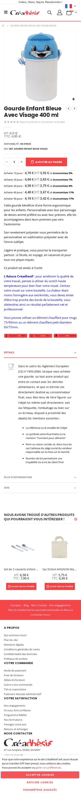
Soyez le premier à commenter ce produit (42, 122)
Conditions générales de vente (22, 649)
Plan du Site (15, 610)
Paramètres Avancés (40, 789)
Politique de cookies (16, 658)
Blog (26, 605)
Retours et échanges (16, 729)
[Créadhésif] (25, 12)
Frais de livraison (14, 675)
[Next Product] (74, 108)
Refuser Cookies (40, 782)
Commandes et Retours (59, 610)
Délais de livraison (14, 680)
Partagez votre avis (15, 724)
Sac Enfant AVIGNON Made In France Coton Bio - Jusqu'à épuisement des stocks (59, 569)
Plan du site (11, 640)
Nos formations (13, 719)
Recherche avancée (33, 610)
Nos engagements (60, 605)
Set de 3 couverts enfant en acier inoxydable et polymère (21, 569)
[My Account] (59, 12)
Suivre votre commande (18, 684)
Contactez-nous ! (40, 614)
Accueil (3, 25)
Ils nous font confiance (17, 710)
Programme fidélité (15, 715)
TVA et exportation (15, 689)
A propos (15, 605)
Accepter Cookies (40, 775)
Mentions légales (14, 644)
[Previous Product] (68, 108)
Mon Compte (39, 605)
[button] (73, 99)
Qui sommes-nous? (15, 635)
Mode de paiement (15, 670)
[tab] (40, 352)
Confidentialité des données (20, 654)
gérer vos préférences (48, 767)
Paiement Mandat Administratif (22, 694)
